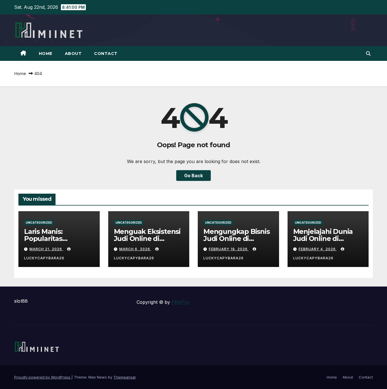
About (73, 53)
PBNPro (180, 302)
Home (45, 53)
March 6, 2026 (135, 249)
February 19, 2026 (229, 249)
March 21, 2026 (46, 249)
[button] (368, 53)
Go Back (193, 175)
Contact (106, 53)
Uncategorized (39, 222)
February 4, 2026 (318, 249)
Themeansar (124, 377)
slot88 (21, 301)
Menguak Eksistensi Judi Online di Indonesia (147, 238)
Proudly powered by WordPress (42, 377)
